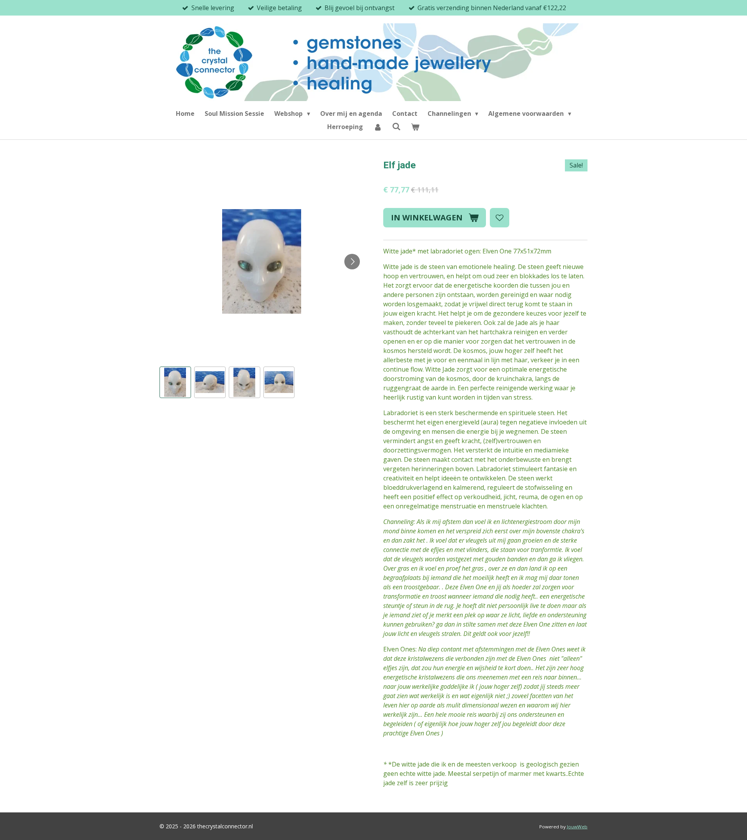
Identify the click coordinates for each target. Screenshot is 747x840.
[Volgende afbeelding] (352, 261)
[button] (175, 382)
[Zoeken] (396, 126)
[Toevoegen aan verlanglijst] (499, 217)
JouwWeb (577, 827)
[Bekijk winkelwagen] (415, 126)
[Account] (377, 126)
